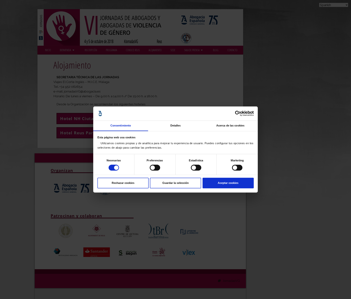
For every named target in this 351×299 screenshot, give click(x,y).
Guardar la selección (175, 182)
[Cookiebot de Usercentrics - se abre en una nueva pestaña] (238, 113)
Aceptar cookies (228, 182)
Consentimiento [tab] (120, 125)
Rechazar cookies (123, 182)
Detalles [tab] (175, 125)
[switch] (155, 168)
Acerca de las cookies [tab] (230, 125)
